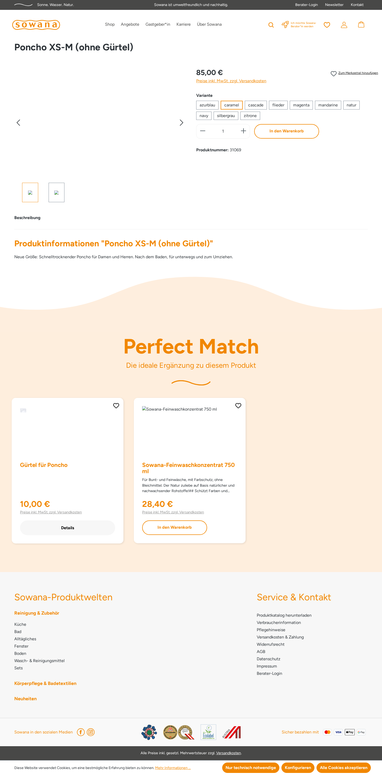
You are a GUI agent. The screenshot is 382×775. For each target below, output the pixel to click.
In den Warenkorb (286, 130)
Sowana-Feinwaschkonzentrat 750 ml (188, 468)
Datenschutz (268, 658)
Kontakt (357, 4)
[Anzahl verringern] (202, 131)
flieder (278, 105)
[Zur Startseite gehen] (36, 25)
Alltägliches (25, 638)
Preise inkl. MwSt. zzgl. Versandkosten (231, 80)
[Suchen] (271, 24)
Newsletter (334, 4)
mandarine (328, 105)
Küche (20, 624)
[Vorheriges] (18, 122)
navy (204, 115)
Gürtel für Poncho (44, 465)
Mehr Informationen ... (173, 768)
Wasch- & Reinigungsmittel (39, 660)
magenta (301, 105)
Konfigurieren (298, 767)
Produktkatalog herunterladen (284, 615)
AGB (261, 651)
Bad (17, 631)
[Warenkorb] (361, 24)
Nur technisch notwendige (251, 767)
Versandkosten (228, 753)
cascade (256, 105)
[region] (100, 134)
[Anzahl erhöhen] (243, 131)
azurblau (207, 105)
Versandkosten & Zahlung (280, 637)
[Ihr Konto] (344, 24)
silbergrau (226, 115)
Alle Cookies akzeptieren (343, 767)
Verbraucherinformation (279, 622)
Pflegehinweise (271, 629)
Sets (18, 667)
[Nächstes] (182, 122)
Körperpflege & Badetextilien (45, 683)
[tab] (27, 218)
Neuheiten (25, 699)
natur (351, 105)
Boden (20, 653)
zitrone (250, 115)
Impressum (267, 666)
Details (67, 527)
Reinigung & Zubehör (36, 613)
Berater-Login (306, 4)
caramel (231, 105)
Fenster (21, 646)
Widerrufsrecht (271, 644)
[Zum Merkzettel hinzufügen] (116, 405)
